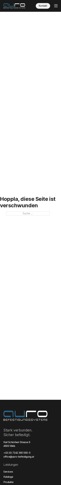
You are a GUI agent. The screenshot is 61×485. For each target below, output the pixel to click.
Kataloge (8, 476)
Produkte (8, 482)
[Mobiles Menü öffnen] (56, 5)
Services (8, 471)
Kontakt (43, 5)
